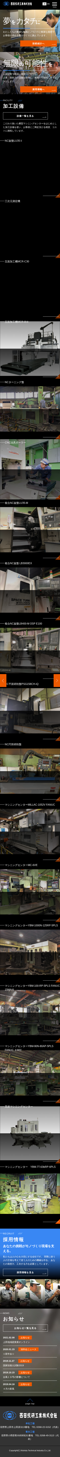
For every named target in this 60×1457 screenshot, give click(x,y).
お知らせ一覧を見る (25, 1328)
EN (48, 4)
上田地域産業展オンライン (16, 1342)
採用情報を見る (25, 1272)
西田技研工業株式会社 (17, 5)
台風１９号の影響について (16, 1377)
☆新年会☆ (8, 1354)
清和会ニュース (28, 1349)
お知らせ (25, 1337)
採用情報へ (38, 89)
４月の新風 (8, 1388)
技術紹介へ (38, 43)
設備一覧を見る (25, 116)
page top (30, 1404)
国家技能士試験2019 (13, 1365)
